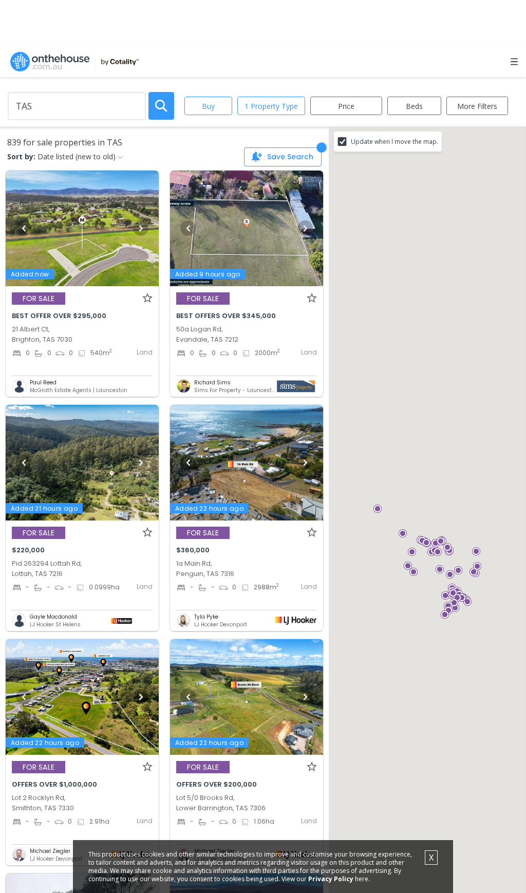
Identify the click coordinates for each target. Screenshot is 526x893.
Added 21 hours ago (44, 508)
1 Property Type (271, 106)
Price (346, 106)
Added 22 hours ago (209, 508)
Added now (30, 274)
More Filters (477, 106)
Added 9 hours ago (207, 274)
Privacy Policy (330, 879)
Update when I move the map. (394, 141)
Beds (414, 106)
